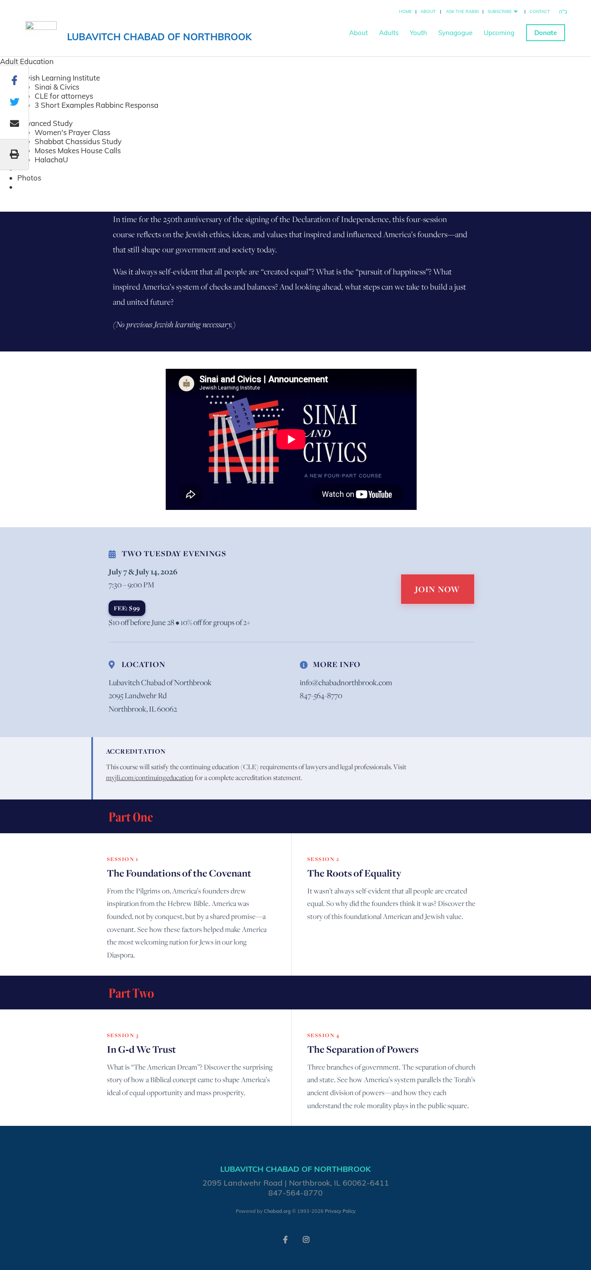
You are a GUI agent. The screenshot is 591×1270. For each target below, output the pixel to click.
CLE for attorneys (64, 95)
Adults (388, 33)
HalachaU (51, 159)
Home (405, 11)
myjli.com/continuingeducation (149, 777)
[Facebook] (285, 1239)
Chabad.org (277, 1211)
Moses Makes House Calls (78, 150)
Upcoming (499, 33)
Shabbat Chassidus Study (78, 141)
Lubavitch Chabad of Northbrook (159, 37)
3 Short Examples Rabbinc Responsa (96, 105)
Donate (545, 33)
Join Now (437, 589)
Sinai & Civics (57, 86)
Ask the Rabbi (462, 11)
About (428, 11)
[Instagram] (306, 1239)
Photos (29, 177)
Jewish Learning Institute (58, 77)
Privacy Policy (340, 1211)
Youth (418, 33)
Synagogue (455, 33)
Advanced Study (45, 123)
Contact (540, 11)
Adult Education (27, 61)
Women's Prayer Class (72, 132)
